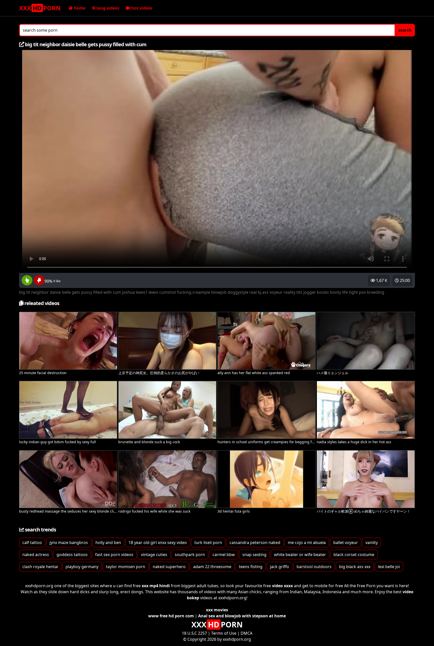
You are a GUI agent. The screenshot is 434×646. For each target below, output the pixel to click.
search (405, 30)
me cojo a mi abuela (307, 542)
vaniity (371, 542)
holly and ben (108, 542)
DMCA (246, 633)
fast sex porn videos (114, 554)
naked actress (35, 554)
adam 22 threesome (212, 566)
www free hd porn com (171, 616)
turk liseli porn (208, 542)
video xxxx (282, 585)
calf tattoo (32, 542)
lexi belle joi (389, 566)
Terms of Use (223, 633)
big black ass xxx (354, 566)
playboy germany (82, 566)
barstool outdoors (314, 566)
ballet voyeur (345, 542)
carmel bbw (223, 554)
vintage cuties (154, 554)
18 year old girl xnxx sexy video (158, 542)
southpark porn (190, 554)
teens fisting (250, 566)
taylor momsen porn (125, 566)
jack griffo (279, 566)
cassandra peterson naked (255, 542)
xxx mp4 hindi (156, 585)
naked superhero (169, 566)
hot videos (141, 8)
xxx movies (217, 610)
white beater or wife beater (300, 554)
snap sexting (254, 554)
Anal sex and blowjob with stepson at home (242, 616)
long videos (107, 8)
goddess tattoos (72, 554)
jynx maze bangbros (68, 542)
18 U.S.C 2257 (194, 633)
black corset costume (354, 554)
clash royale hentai (40, 566)
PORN (40, 8)
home (79, 8)
